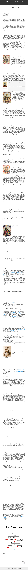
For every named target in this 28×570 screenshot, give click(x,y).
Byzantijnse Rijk (20, 312)
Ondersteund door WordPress (10, 568)
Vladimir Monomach (5, 327)
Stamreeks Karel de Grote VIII (19, 371)
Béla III (18, 502)
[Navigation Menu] (27, 4)
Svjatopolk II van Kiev (11, 330)
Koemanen (22, 317)
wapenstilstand (13, 312)
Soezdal (15, 316)
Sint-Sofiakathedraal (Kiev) (21, 329)
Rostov (12, 316)
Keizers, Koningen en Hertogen (7, 554)
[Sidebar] (1, 4)
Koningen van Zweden (19, 272)
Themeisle (19, 568)
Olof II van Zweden (13, 272)
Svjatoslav (12, 317)
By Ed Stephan (14, 549)
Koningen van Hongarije (11, 302)
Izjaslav (3, 317)
